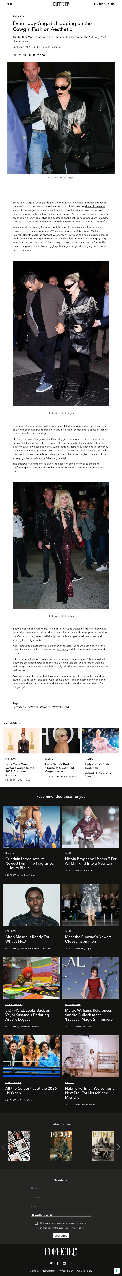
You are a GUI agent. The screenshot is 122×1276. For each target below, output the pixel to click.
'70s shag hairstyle (56, 458)
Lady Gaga (26, 202)
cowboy (45, 707)
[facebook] (20, 55)
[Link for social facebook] (57, 1263)
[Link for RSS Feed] (70, 1263)
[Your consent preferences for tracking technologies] (117, 1271)
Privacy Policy (77, 1228)
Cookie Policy (84, 1270)
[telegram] (43, 55)
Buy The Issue (101, 4)
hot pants (62, 649)
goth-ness (56, 425)
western (58, 707)
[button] (118, 1147)
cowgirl (33, 707)
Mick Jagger (59, 439)
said (33, 679)
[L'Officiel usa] (61, 4)
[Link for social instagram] (64, 1263)
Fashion (19, 16)
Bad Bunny (47, 238)
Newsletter (49, 1270)
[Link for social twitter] (51, 1263)
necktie (40, 454)
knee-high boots (31, 640)
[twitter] (34, 55)
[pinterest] (24, 55)
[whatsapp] (39, 55)
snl (67, 707)
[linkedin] (29, 55)
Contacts (34, 1270)
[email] (15, 55)
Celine (21, 636)
